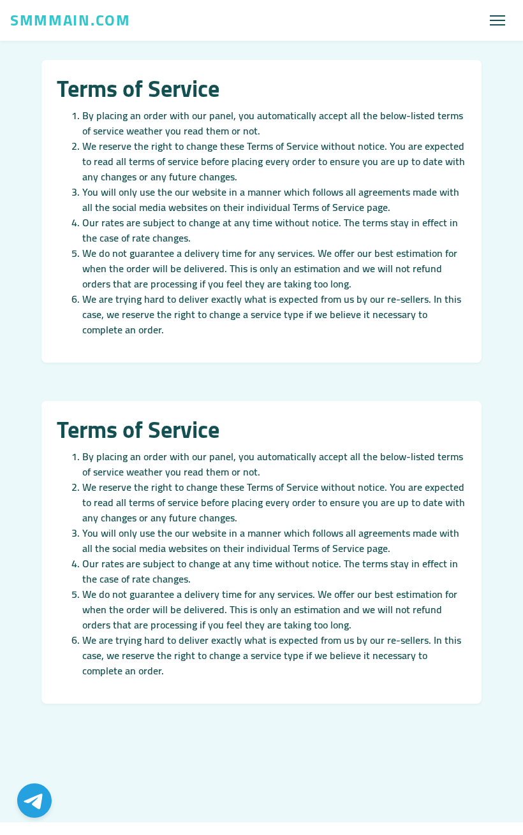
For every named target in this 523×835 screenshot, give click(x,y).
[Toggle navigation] (497, 20)
